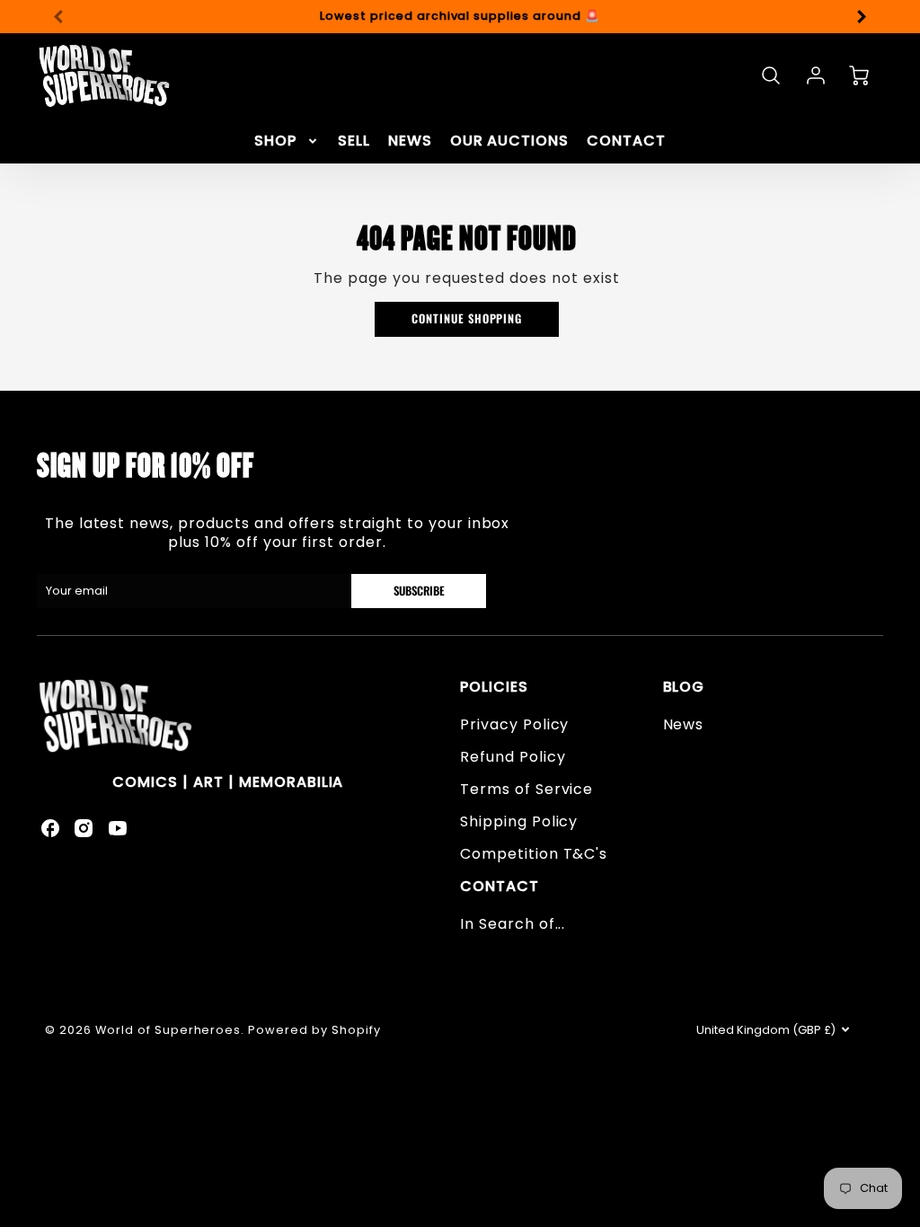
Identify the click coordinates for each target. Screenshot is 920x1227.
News (683, 724)
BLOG (684, 686)
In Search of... (512, 924)
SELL (354, 141)
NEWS (410, 141)
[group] (460, 16)
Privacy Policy (514, 724)
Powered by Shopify (314, 1029)
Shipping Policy (519, 821)
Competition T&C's (533, 853)
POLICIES (494, 686)
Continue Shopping (466, 318)
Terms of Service (526, 789)
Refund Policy (512, 756)
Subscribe (418, 590)
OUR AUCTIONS (510, 141)
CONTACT (626, 141)
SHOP (275, 141)
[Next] (860, 16)
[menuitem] (287, 141)
